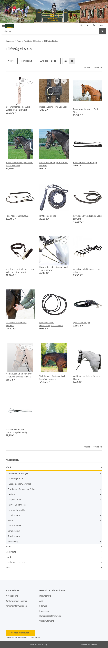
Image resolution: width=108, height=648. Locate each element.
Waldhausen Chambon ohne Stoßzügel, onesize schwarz (19, 375)
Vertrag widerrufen (20, 632)
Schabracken (14, 531)
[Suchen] (102, 31)
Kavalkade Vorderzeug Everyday (16, 324)
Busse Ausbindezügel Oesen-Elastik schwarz (19, 164)
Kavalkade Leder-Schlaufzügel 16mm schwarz (53, 268)
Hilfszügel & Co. (16, 478)
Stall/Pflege (11, 551)
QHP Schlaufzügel (81, 322)
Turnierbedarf (14, 536)
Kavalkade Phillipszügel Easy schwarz (86, 271)
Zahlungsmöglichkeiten (17, 601)
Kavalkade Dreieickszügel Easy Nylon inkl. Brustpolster (20, 271)
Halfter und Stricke (17, 504)
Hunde (9, 557)
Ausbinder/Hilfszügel (18, 473)
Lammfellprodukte (16, 510)
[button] (81, 25)
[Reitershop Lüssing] (9, 26)
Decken (11, 494)
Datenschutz (45, 595)
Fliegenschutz (14, 499)
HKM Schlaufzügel (48, 215)
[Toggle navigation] (3, 24)
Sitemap (43, 606)
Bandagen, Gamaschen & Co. (21, 489)
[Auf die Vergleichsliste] (23, 81)
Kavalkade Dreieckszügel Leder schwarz (87, 217)
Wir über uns (12, 595)
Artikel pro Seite (48, 60)
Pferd (8, 467)
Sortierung (27, 60)
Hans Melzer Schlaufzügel (18, 215)
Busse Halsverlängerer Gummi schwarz (53, 164)
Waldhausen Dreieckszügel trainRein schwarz (52, 377)
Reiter (8, 546)
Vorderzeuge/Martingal (20, 484)
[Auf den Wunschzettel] (30, 81)
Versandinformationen (16, 606)
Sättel (10, 520)
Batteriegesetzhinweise (50, 616)
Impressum (44, 611)
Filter (12, 60)
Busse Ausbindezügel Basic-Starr (86, 110)
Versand (37, 637)
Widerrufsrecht (46, 620)
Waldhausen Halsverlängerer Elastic (87, 377)
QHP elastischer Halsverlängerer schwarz (51, 324)
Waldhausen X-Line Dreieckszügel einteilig (16, 431)
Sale (8, 567)
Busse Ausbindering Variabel (53, 106)
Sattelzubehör (14, 525)
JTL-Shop (93, 644)
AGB (41, 601)
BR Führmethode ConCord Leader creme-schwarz (18, 108)
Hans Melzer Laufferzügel (85, 162)
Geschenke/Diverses (15, 562)
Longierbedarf (14, 515)
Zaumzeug (13, 541)
